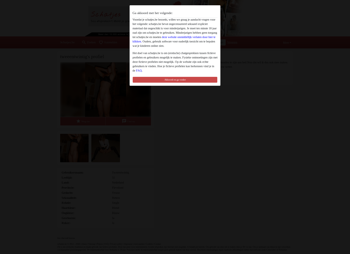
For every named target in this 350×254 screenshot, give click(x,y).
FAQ (139, 70)
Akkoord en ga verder (175, 79)
